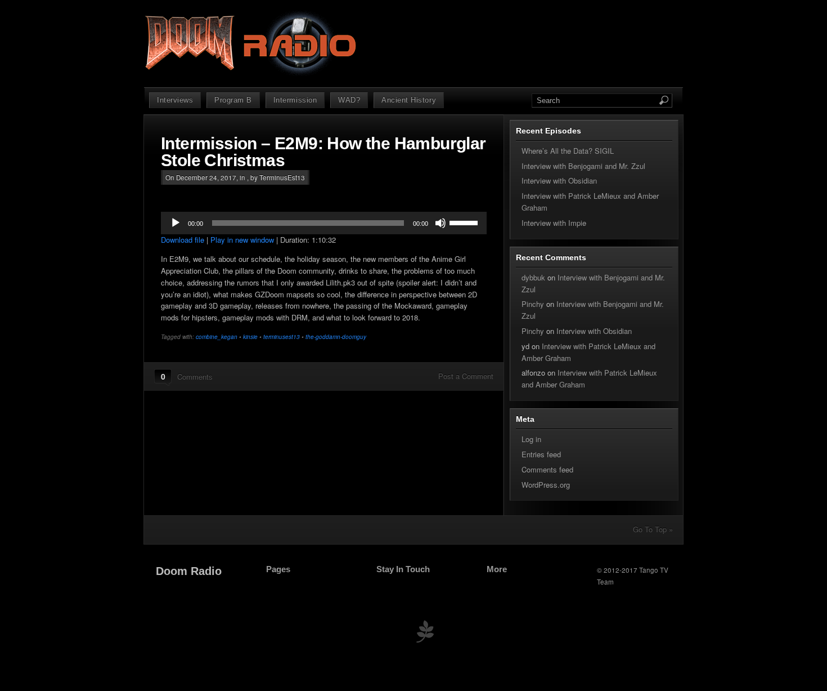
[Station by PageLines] (425, 633)
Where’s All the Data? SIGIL (568, 150)
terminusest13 (281, 337)
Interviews (175, 100)
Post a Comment (465, 376)
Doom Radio (189, 571)
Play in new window (242, 239)
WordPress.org (546, 484)
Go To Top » (653, 529)
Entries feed (541, 454)
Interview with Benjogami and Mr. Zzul (583, 166)
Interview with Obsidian (559, 180)
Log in (531, 439)
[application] (324, 223)
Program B (233, 100)
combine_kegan (216, 337)
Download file (182, 239)
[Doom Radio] (252, 73)
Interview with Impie (554, 222)
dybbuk (533, 277)
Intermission (295, 100)
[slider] (465, 222)
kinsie (250, 337)
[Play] (175, 223)
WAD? (349, 100)
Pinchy (533, 303)
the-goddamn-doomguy (335, 337)
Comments (195, 376)
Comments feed (547, 469)
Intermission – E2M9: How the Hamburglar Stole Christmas (323, 152)
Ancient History (408, 100)
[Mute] (440, 223)
